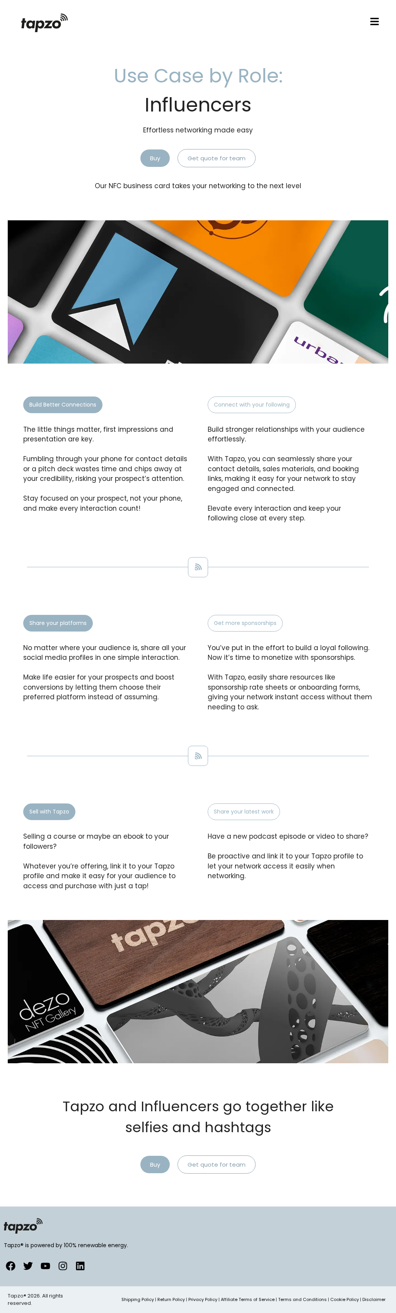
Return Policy (171, 1299)
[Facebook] (10, 1266)
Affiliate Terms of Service (248, 1299)
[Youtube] (45, 1266)
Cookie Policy (344, 1299)
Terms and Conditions (302, 1299)
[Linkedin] (80, 1266)
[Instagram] (63, 1266)
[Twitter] (28, 1266)
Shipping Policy (137, 1299)
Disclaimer (374, 1299)
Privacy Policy (202, 1299)
